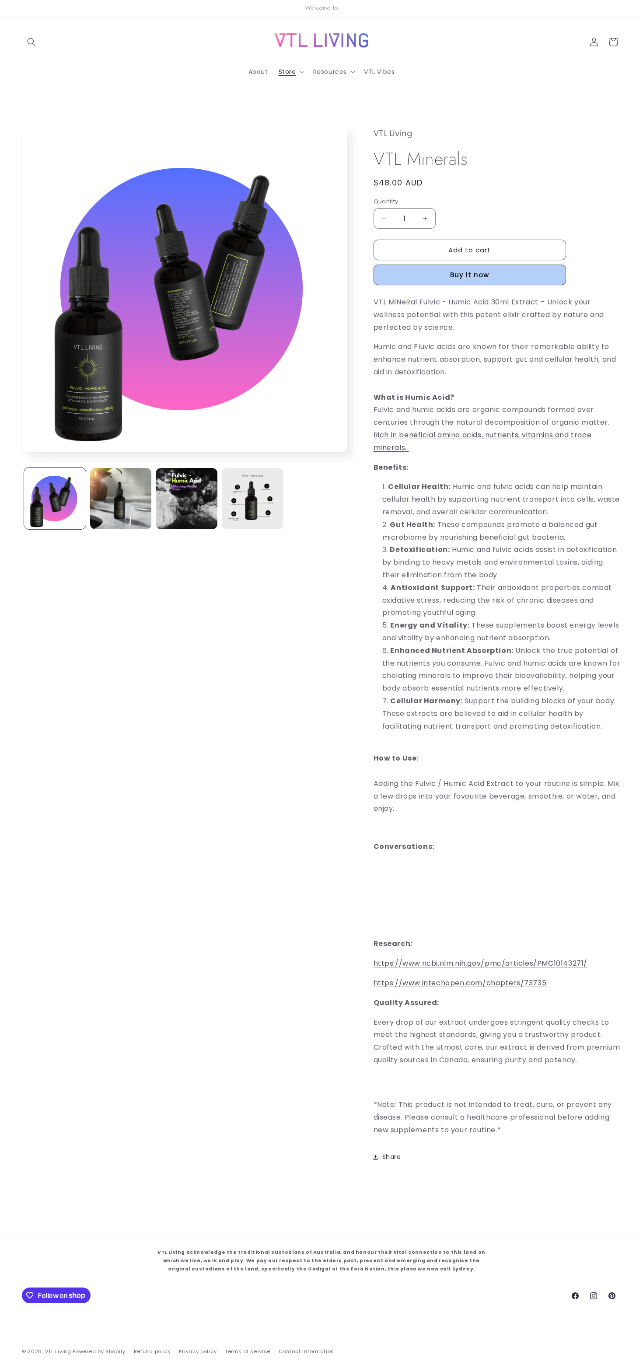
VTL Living (58, 1351)
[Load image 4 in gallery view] (252, 499)
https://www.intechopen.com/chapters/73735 (460, 983)
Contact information (306, 1350)
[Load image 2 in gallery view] (121, 499)
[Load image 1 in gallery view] (55, 499)
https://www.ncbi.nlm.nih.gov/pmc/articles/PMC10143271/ (480, 963)
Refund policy (152, 1350)
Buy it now (469, 274)
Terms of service (247, 1350)
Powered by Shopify (99, 1351)
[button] (31, 42)
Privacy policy (198, 1350)
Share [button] (391, 1156)
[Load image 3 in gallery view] (186, 499)
